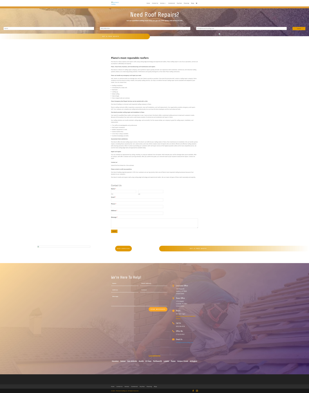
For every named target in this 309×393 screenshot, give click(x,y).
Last (139, 194)
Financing (186, 3)
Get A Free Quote (198, 248)
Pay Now (179, 3)
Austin (141, 361)
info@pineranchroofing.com (184, 342)
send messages (158, 309)
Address (114, 210)
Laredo (166, 361)
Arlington (193, 361)
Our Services (123, 248)
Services (162, 3)
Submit (299, 28)
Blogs (192, 3)
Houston (115, 361)
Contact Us (155, 3)
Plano (173, 361)
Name (113, 189)
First (112, 194)
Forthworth (157, 361)
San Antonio (132, 361)
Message (114, 217)
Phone (113, 204)
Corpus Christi (182, 361)
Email (113, 197)
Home (148, 3)
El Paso (148, 361)
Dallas (123, 361)
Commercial (171, 3)
